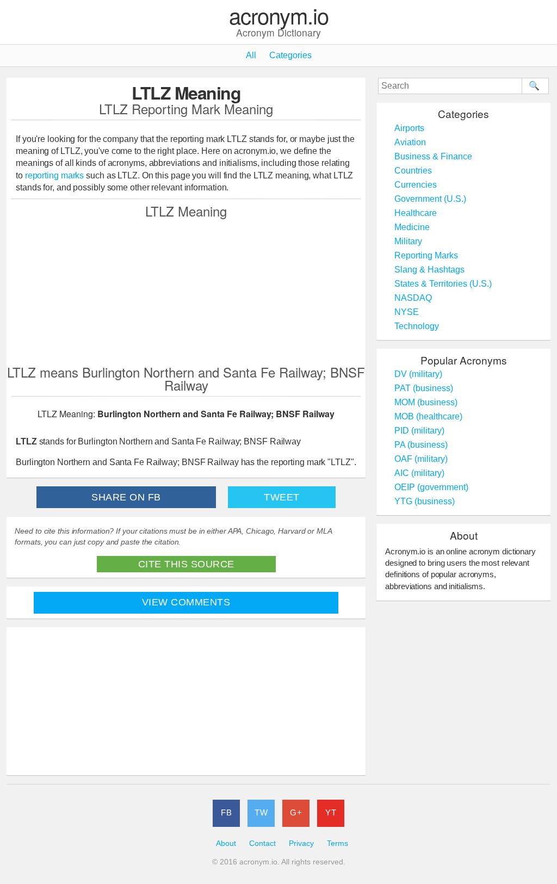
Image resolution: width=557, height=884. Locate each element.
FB (226, 812)
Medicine (412, 227)
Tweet (282, 497)
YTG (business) (424, 501)
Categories (290, 55)
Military (408, 241)
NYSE (406, 312)
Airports (409, 128)
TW (261, 812)
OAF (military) (421, 458)
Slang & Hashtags (429, 269)
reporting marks (54, 175)
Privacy (301, 843)
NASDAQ (413, 297)
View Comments (186, 602)
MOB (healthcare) (428, 416)
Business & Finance (433, 156)
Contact (262, 843)
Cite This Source (186, 564)
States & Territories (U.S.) (443, 283)
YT (330, 812)
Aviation (410, 142)
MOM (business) (425, 402)
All (251, 55)
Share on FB (126, 497)
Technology (416, 326)
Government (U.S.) (430, 198)
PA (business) (421, 444)
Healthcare (415, 213)
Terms (337, 843)
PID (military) (419, 430)
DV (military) (418, 374)
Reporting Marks (426, 255)
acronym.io (279, 16)
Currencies (415, 184)
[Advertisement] (186, 291)
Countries (413, 170)
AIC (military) (419, 473)
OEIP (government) (431, 487)
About (226, 843)
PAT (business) (423, 388)
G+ (296, 812)
